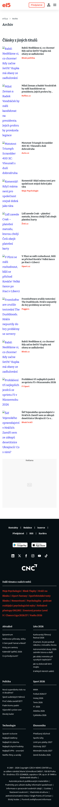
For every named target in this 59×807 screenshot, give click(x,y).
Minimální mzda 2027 (42, 750)
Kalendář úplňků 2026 (12, 651)
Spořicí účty (38, 737)
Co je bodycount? (10, 656)
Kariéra (43, 533)
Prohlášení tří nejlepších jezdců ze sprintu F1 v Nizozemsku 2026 (39, 381)
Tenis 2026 (38, 702)
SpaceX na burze (9, 733)
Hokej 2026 (38, 698)
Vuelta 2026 (36, 615)
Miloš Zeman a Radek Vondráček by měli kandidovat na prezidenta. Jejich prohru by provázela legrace (39, 88)
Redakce (27, 527)
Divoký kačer (8, 714)
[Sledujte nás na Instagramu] (32, 555)
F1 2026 (36, 706)
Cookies (47, 788)
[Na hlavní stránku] (6, 4)
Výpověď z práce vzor (12, 709)
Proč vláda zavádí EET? (12, 701)
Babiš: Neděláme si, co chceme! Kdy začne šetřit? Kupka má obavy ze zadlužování (38, 50)
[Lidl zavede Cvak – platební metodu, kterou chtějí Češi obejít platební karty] (11, 231)
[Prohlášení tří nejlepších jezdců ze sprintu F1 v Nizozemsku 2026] (11, 392)
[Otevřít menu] (55, 5)
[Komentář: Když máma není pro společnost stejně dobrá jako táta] (11, 193)
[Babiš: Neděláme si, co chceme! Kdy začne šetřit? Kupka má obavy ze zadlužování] (11, 63)
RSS (31, 533)
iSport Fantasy (19, 596)
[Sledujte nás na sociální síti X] (19, 555)
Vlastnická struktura (39, 792)
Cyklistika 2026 (39, 715)
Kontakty (13, 527)
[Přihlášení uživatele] (49, 5)
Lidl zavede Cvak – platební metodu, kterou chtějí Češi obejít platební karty (39, 216)
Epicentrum (7, 634)
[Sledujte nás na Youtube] (39, 555)
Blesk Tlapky (29, 591)
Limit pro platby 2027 (42, 742)
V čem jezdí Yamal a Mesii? (14, 643)
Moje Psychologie (11, 591)
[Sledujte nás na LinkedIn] (12, 555)
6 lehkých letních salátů (43, 671)
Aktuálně (7, 626)
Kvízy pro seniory (10, 647)
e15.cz (5, 18)
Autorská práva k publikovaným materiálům (29, 781)
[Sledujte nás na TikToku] (46, 555)
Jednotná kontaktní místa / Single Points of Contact (29, 795)
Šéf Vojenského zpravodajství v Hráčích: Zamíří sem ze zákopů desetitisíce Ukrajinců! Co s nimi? (38, 415)
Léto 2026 (38, 626)
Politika (6, 681)
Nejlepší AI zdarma (10, 742)
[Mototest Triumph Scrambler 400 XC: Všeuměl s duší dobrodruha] (11, 158)
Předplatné (18, 533)
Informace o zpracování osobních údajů (24, 788)
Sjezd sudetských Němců (13, 697)
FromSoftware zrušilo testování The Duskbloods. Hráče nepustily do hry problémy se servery (39, 301)
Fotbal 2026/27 (39, 693)
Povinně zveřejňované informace (36, 799)
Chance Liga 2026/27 (17, 615)
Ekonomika (39, 725)
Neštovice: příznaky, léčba (14, 638)
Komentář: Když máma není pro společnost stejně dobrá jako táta (38, 183)
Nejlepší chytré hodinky (13, 746)
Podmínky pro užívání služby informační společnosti (28, 784)
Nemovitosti (18, 600)
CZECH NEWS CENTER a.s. (40, 767)
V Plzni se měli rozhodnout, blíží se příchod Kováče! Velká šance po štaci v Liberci (39, 259)
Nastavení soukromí (19, 792)
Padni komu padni (10, 705)
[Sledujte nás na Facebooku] (26, 555)
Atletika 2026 (39, 711)
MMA (35, 689)
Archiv (15, 18)
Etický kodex (13, 799)
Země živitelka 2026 (42, 755)
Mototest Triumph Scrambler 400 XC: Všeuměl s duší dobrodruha (37, 146)
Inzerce (41, 527)
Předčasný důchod (41, 733)
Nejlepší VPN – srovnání (13, 750)
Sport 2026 (39, 681)
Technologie (9, 725)
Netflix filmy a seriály (11, 755)
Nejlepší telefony (9, 737)
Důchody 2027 (39, 746)
